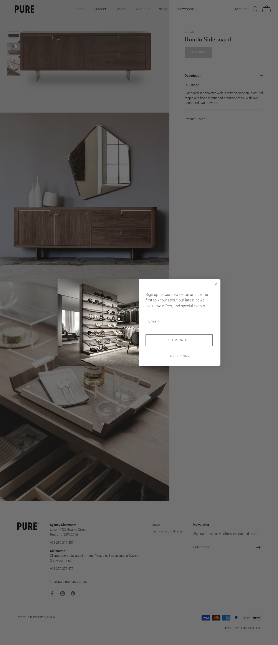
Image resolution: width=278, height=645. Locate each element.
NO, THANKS (179, 355)
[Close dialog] (215, 284)
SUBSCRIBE (179, 340)
